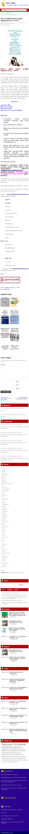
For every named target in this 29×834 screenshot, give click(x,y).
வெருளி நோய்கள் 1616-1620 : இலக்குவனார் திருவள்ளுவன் (11, 424)
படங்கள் (3, 532)
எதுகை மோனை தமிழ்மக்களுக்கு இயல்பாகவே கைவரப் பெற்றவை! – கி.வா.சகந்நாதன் (6, 398)
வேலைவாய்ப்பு (4, 565)
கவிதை (3, 501)
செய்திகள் (12, 287)
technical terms (22, 758)
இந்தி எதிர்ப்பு (4, 478)
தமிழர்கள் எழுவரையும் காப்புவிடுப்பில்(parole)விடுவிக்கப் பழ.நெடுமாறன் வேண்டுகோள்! (21, 398)
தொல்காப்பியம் (4, 527)
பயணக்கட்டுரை (5, 537)
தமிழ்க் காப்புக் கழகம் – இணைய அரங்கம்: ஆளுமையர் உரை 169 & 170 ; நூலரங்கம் (17, 658)
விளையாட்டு (4, 559)
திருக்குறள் (4, 520)
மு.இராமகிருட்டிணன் (6, 553)
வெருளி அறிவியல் (5, 563)
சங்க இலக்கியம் (5, 509)
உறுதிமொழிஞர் (4, 490)
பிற (2, 542)
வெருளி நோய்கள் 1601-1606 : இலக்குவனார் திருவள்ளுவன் (11, 448)
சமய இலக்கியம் (5, 511)
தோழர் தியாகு (11, 760)
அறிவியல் (3, 471)
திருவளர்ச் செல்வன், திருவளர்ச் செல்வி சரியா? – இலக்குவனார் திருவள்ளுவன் (17, 680)
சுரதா (22, 760)
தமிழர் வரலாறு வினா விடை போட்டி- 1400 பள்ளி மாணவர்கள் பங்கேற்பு (12, 822)
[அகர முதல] (14, 5)
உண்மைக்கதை (4, 487)
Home (7, 12)
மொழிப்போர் (4, 558)
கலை (3, 497)
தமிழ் (10, 752)
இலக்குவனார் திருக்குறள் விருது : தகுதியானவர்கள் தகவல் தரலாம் (14, 595)
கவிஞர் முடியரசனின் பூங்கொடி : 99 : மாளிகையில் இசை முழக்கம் (18, 716)
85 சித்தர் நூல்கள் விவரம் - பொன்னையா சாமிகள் (10, 809)
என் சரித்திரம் (17, 760)
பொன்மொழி (4, 549)
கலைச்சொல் (5, 760)
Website (18, 388)
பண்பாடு (3, 535)
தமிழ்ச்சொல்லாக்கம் (16, 752)
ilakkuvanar (9, 747)
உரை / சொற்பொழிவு (5, 488)
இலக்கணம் (4, 480)
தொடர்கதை (4, 525)
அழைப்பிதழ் (4, 473)
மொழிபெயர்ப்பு (4, 556)
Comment (3, 364)
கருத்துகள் (10, 589)
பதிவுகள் (3, 589)
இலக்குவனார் (4, 482)
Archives (2, 570)
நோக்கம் (2, 812)
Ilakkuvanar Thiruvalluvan (14, 744)
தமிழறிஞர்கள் (4, 516)
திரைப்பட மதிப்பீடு (5, 521)
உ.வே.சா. (24, 756)
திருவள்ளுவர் (5, 752)
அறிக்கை (10, 12)
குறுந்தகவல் (4, 507)
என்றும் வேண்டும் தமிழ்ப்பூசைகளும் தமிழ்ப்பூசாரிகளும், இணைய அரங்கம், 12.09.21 (14, 331)
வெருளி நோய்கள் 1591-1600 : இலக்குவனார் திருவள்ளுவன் (11, 456)
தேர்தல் (3, 523)
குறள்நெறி (4, 506)
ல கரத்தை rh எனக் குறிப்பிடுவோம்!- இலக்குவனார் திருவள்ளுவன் (18, 688)
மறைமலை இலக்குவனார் (18, 754)
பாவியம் (3, 540)
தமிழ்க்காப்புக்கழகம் (7, 756)
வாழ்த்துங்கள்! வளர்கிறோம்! (6, 818)
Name (17, 381)
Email (17, 384)
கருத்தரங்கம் (4, 495)
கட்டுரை (3, 492)
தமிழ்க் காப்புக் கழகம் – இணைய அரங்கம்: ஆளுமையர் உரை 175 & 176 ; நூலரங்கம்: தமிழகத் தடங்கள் (14, 597)
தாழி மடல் (21, 749)
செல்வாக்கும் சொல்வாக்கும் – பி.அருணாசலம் (10, 593)
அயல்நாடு (4, 468)
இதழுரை (3, 476)
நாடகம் (3, 528)
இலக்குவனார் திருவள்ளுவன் (8, 23)
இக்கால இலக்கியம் (5, 475)
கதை (3, 494)
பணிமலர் (3, 533)
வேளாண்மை (4, 566)
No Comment (6, 25)
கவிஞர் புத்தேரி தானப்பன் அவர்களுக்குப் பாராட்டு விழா (12, 600)
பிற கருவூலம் (4, 544)
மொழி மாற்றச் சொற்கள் (17, 756)
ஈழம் (3, 485)
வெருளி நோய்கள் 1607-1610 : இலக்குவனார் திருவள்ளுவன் (11, 440)
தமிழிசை (3, 518)
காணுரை (3, 502)
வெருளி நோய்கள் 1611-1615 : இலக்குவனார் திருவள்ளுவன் (11, 432)
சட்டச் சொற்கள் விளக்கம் (12, 758)
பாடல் (3, 539)
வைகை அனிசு (21, 751)
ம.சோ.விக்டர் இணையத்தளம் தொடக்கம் (8, 815)
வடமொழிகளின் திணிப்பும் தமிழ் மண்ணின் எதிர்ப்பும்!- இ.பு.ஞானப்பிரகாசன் (5, 348)
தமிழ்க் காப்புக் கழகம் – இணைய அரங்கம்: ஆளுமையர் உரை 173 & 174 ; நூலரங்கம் (17, 629)
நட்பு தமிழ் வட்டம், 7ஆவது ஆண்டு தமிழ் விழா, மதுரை (17, 637)
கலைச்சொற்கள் (5, 499)
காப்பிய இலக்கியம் (5, 504)
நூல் (3, 746)
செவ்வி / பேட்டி (4, 514)
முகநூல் (3, 554)
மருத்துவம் (4, 551)
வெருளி (3, 561)
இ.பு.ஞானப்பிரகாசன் (5, 289)
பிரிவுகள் (16, 589)
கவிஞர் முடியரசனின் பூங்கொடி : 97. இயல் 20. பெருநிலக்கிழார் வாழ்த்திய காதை (18, 730)
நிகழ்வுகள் (4, 530)
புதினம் (3, 546)
